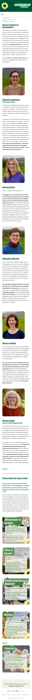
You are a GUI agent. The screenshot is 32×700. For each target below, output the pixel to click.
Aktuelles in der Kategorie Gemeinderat (16, 58)
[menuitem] (4, 694)
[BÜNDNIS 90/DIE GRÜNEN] (4, 5)
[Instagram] (11, 691)
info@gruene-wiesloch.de (15, 686)
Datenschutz (21, 698)
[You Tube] (16, 691)
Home (4, 694)
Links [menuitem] (22, 691)
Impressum (15, 698)
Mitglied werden (25, 694)
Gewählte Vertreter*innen (9, 19)
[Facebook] (8, 691)
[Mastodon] (14, 691)
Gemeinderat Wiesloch (8, 21)
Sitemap (9, 698)
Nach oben (5, 469)
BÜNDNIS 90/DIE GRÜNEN (22, 5)
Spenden (19, 694)
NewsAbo (13, 694)
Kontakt (8, 694)
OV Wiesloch (5, 18)
